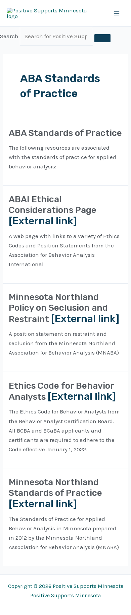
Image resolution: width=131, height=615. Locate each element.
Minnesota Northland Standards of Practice (55, 487)
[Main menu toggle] (117, 13)
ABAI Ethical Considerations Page (52, 204)
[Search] (102, 38)
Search (9, 36)
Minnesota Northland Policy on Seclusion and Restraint (58, 308)
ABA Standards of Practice (65, 133)
